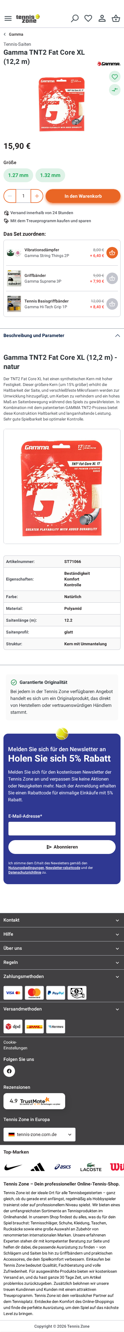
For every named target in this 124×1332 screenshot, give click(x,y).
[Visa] (12, 993)
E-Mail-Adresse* (25, 816)
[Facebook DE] (9, 1071)
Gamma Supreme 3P (43, 281)
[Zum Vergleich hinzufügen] (115, 90)
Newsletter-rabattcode (63, 868)
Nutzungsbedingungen (26, 868)
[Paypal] (55, 993)
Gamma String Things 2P (47, 255)
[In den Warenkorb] (112, 252)
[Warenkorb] (116, 18)
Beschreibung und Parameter (33, 335)
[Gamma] (109, 63)
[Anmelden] (102, 18)
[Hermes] (55, 1026)
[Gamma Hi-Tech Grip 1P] (14, 303)
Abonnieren (66, 847)
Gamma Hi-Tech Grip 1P (46, 307)
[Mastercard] (34, 993)
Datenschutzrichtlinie (24, 872)
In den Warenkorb (83, 196)
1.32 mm (50, 175)
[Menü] (8, 18)
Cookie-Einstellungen (9, 1045)
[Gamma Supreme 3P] (14, 278)
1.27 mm (18, 175)
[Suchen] (74, 18)
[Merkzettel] (88, 18)
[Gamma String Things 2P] (14, 252)
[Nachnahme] (77, 993)
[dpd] (12, 1026)
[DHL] (34, 1026)
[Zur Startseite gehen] (28, 18)
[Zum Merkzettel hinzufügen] (115, 76)
